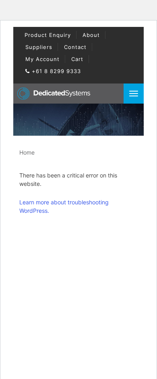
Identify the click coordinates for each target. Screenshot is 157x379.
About (91, 35)
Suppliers (38, 47)
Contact (75, 47)
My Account (42, 59)
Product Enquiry (48, 35)
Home (27, 152)
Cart (77, 59)
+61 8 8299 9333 (55, 71)
